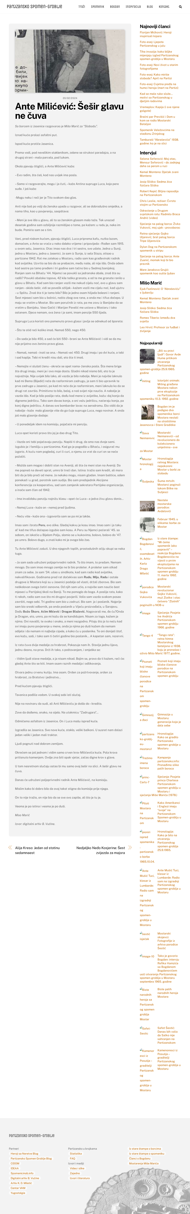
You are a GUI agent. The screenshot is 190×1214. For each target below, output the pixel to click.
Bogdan (115, 7)
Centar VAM (18, 1188)
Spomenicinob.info (22, 1173)
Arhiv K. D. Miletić (21, 1183)
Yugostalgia (18, 1192)
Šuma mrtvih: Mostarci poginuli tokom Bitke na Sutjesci (168, 486)
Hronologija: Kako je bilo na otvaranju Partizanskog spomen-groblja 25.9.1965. (167, 841)
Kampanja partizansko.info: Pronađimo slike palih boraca (168, 763)
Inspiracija (133, 7)
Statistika (76, 1153)
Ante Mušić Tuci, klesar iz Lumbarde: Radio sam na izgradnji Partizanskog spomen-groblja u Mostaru (169, 881)
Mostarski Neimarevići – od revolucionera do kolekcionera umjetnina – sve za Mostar (160, 442)
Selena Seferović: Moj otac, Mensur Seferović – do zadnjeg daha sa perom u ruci (160, 162)
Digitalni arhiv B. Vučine (25, 1178)
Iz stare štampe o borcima (145, 1148)
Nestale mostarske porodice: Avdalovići (164, 505)
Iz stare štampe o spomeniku (146, 1153)
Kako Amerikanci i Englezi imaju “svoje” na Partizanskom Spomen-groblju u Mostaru (169, 812)
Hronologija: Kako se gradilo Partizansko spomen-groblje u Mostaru (169, 741)
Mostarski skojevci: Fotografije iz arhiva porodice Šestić (167, 941)
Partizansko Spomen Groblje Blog (31, 1158)
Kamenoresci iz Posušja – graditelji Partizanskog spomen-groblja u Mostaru (169, 1059)
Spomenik (97, 7)
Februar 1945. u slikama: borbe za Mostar (168, 523)
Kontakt (164, 7)
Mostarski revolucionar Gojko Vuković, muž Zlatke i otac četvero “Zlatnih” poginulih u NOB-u (160, 596)
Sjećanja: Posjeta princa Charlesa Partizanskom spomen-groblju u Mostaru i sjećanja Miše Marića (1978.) (160, 786)
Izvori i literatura (80, 1178)
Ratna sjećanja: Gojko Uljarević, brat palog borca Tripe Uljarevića (157, 237)
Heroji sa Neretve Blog (24, 1153)
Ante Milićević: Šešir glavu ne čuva (69, 111)
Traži (82, 7)
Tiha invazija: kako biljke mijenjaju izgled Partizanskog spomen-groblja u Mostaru (159, 55)
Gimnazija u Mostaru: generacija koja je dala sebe (169, 720)
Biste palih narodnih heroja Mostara (167, 993)
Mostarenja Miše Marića (144, 1163)
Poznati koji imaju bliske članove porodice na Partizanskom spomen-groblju (169, 668)
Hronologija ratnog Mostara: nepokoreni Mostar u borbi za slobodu (168, 466)
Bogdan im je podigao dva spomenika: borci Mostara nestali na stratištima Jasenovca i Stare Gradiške (160, 416)
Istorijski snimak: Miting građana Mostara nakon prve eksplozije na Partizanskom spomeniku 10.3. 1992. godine (160, 390)
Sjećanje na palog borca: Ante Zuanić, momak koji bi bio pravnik (159, 260)
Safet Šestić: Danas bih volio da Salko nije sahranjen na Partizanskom (167, 1035)
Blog (150, 7)
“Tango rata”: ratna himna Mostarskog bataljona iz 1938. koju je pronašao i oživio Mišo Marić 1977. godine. (160, 644)
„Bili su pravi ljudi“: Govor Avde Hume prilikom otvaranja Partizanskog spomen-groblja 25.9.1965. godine (160, 361)
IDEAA (15, 1168)
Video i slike (77, 1168)
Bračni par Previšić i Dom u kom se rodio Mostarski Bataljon (157, 120)
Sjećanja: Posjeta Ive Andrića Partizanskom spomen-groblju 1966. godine (168, 620)
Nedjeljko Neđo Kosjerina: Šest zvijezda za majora (100, 850)
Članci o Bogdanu (139, 1158)
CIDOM (15, 1163)
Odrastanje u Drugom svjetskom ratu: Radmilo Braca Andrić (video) (160, 214)
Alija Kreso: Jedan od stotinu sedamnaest (37, 850)
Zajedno (75, 1173)
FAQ (72, 1158)
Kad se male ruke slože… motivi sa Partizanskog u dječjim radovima (156, 97)
